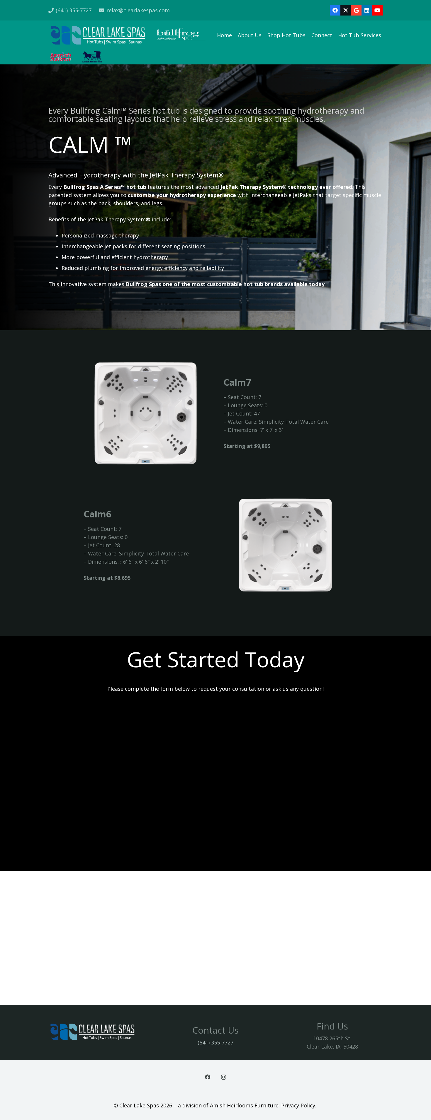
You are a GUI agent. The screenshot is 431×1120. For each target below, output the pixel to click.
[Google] (356, 10)
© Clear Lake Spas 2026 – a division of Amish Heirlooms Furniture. (197, 1105)
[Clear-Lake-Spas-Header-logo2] (97, 35)
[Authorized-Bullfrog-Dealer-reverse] (181, 35)
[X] (345, 10)
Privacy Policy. (299, 1105)
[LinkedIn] (367, 10)
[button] (386, 35)
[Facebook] (335, 10)
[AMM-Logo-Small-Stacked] (61, 57)
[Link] (215, 938)
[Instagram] (223, 1077)
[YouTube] (377, 10)
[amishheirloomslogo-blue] (92, 57)
